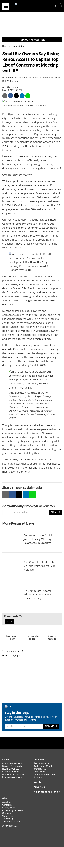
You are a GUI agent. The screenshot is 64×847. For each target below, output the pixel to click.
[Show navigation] (5, 6)
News (5, 759)
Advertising (7, 818)
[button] (58, 5)
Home (5, 46)
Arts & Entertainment (12, 763)
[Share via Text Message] (27, 95)
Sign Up (55, 512)
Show (9, 621)
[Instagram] (32, 742)
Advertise (39, 786)
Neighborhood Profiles (47, 791)
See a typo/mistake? (12, 651)
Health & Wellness (10, 769)
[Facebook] (24, 742)
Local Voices (39, 771)
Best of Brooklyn (41, 763)
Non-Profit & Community (14, 774)
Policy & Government (12, 777)
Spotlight (38, 777)
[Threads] (40, 742)
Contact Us (7, 805)
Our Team (6, 813)
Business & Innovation (12, 766)
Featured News (18, 46)
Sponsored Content (11, 821)
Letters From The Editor (44, 774)
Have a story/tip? (11, 655)
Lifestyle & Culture (10, 771)
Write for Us (7, 816)
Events (37, 782)
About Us (6, 802)
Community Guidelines (12, 810)
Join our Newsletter (32, 39)
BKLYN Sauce (40, 769)
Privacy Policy (8, 807)
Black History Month (43, 766)
